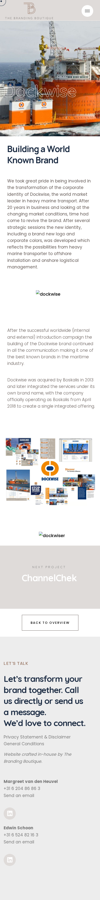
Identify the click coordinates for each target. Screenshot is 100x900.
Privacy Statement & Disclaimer (37, 737)
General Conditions (24, 744)
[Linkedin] (10, 813)
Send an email (19, 795)
